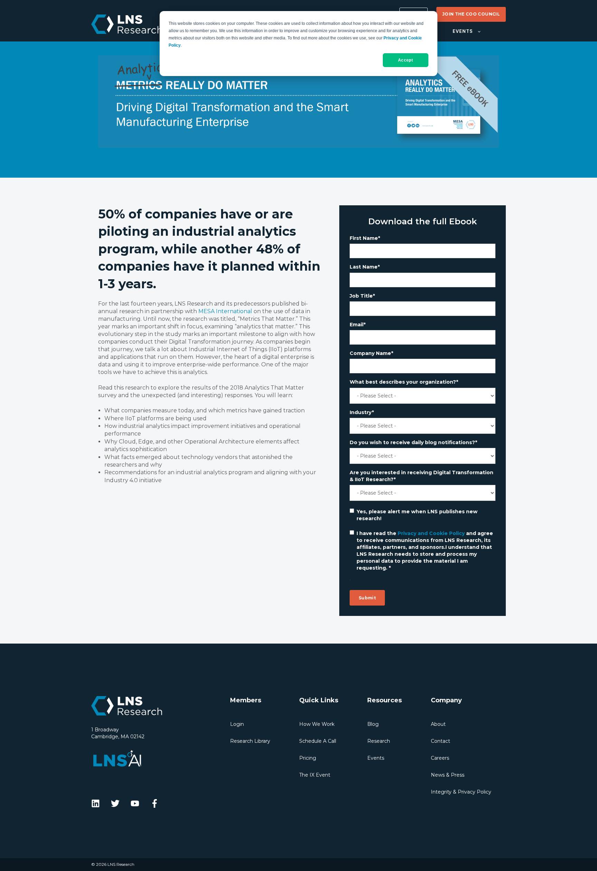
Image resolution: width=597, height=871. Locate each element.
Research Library (250, 741)
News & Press (447, 775)
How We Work (316, 724)
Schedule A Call (317, 741)
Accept (405, 60)
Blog (373, 724)
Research (378, 741)
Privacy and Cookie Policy (431, 533)
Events (375, 758)
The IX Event (314, 775)
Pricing (307, 758)
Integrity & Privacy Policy (461, 792)
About (438, 724)
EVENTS (463, 31)
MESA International (225, 311)
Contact (440, 741)
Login (237, 724)
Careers (440, 758)
